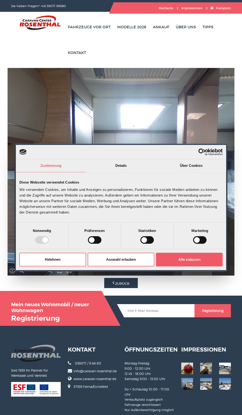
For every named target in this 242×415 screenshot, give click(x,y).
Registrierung (213, 311)
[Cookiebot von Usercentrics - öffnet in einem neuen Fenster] (202, 151)
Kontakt (77, 52)
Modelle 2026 (131, 27)
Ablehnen (52, 259)
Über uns (186, 27)
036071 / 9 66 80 (88, 363)
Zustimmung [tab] (50, 165)
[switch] (94, 240)
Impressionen (192, 8)
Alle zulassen (189, 259)
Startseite (166, 8)
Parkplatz (223, 8)
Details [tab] (121, 165)
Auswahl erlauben (121, 259)
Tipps (208, 27)
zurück (122, 283)
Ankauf (161, 27)
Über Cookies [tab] (191, 165)
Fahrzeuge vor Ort (89, 27)
